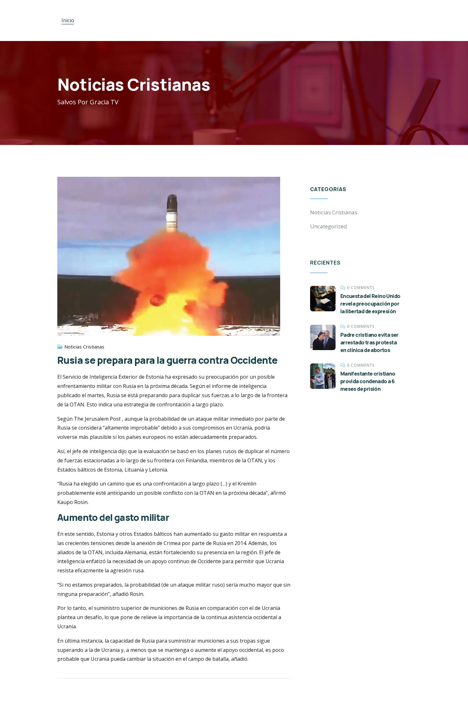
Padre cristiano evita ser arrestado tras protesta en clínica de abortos (369, 342)
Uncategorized (328, 226)
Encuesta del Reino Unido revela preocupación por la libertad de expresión (370, 304)
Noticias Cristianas (84, 346)
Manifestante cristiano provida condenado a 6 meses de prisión (367, 381)
